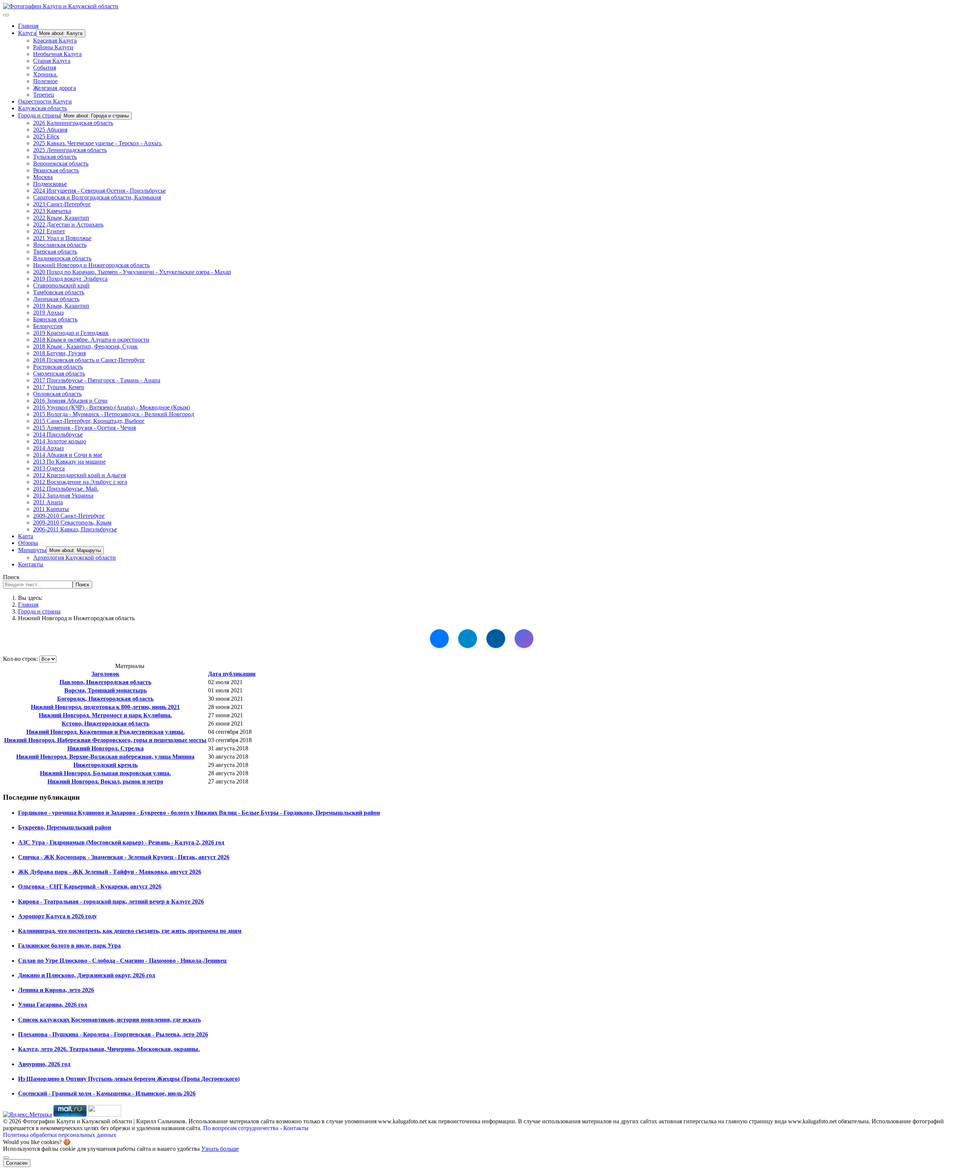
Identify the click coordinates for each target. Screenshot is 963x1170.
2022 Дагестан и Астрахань (68, 224)
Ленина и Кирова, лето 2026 (56, 990)
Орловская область (57, 394)
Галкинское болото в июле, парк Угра (69, 945)
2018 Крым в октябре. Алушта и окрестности (91, 339)
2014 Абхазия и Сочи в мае (67, 455)
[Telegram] (467, 638)
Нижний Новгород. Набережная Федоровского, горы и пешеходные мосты (105, 740)
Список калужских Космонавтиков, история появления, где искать (109, 1019)
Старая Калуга (51, 61)
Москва (43, 177)
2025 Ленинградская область (70, 150)
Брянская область (55, 319)
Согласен (16, 1163)
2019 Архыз (48, 312)
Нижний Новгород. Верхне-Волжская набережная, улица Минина (105, 756)
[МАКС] (524, 638)
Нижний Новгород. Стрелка (105, 748)
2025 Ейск (46, 136)
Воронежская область (60, 163)
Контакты (30, 564)
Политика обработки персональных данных (59, 1135)
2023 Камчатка (52, 211)
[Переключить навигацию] (6, 15)
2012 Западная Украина (63, 495)
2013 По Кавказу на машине (69, 461)
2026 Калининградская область (73, 123)
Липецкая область (56, 299)
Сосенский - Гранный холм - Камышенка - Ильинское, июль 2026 (107, 1093)
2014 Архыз (48, 448)
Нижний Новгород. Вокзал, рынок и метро (105, 781)
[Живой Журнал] (495, 638)
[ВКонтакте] (439, 638)
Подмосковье (50, 184)
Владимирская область (62, 258)
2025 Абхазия (50, 129)
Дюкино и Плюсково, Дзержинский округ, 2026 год (86, 975)
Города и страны (39, 115)
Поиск (11, 577)
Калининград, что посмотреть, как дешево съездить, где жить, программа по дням (130, 931)
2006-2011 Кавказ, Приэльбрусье (75, 529)
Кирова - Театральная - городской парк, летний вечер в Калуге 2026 (111, 901)
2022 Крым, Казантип (61, 218)
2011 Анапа (48, 502)
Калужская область (42, 108)
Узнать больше (220, 1149)
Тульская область (55, 157)
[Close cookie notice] (6, 1157)
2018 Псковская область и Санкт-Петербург (89, 360)
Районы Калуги (53, 47)
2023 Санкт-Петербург (62, 204)
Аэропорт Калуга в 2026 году (57, 916)
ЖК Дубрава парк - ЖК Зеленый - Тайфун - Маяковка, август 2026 (109, 872)
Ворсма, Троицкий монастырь (105, 690)
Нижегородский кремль (105, 765)
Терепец (43, 94)
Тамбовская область (58, 292)
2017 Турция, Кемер (58, 387)
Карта (25, 536)
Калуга (27, 33)
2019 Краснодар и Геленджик (71, 333)
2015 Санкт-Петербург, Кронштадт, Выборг (89, 421)
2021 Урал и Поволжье (62, 238)
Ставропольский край (61, 285)
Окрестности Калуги (45, 101)
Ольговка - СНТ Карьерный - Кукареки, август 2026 (89, 886)
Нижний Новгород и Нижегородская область (91, 265)
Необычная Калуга (57, 54)
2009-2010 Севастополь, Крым (72, 522)
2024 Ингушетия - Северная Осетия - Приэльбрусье (99, 190)
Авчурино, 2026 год (44, 1064)
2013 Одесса (49, 468)
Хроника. (45, 74)
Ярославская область (60, 245)
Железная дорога (54, 88)
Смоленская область (59, 373)
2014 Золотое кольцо (59, 441)
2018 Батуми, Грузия (59, 353)
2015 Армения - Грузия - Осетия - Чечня (84, 427)
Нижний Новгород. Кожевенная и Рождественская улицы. (105, 732)
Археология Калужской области (74, 557)
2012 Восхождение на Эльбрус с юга (80, 482)
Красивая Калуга (55, 40)
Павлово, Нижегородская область (105, 682)
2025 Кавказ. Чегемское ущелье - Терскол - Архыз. (97, 143)
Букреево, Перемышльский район (64, 827)
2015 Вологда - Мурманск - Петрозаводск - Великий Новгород (113, 414)
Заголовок (105, 674)
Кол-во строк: (21, 659)
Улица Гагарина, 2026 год (52, 1004)
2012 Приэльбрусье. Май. (66, 488)
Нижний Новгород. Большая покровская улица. (105, 773)
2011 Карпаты (51, 509)
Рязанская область (56, 170)
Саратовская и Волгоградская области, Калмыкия (97, 197)
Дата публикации (231, 674)
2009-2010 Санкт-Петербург (69, 516)
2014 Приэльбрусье (58, 434)
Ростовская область (58, 367)
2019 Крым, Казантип (61, 306)
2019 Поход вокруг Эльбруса (70, 278)
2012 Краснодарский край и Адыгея (79, 475)
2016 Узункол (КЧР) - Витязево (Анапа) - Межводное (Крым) (111, 407)
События (44, 67)
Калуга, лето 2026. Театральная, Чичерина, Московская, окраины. (109, 1049)
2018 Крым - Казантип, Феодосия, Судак (85, 346)
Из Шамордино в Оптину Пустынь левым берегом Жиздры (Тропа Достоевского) (129, 1079)
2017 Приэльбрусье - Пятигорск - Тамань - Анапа (96, 380)
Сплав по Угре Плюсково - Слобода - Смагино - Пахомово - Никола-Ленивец (122, 960)
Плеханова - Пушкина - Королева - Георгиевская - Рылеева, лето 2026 (113, 1034)
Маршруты (32, 550)
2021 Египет (49, 231)
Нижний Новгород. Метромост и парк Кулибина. (105, 715)
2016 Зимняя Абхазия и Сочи (70, 400)
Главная (28, 26)
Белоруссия (47, 326)
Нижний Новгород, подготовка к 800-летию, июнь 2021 (105, 707)
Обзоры (28, 543)
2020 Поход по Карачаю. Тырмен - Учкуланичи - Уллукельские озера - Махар (132, 272)
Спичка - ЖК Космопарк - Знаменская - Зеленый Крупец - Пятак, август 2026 (123, 857)
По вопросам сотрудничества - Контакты (255, 1128)
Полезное (45, 81)
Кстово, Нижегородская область (105, 723)
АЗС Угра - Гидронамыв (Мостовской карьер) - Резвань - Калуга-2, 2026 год (121, 842)
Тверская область (55, 251)
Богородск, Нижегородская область (105, 698)
